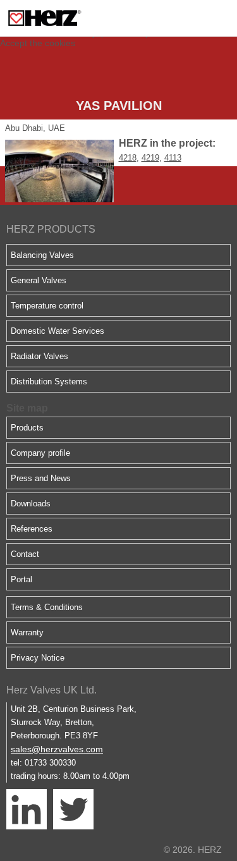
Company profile (40, 453)
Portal (21, 579)
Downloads (31, 503)
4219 (150, 157)
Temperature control (47, 305)
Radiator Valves (39, 356)
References (31, 529)
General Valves (38, 280)
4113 (172, 157)
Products (27, 427)
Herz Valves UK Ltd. (51, 690)
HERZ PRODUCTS (50, 229)
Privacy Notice (37, 658)
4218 (128, 157)
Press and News (41, 478)
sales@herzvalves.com (57, 749)
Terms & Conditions (47, 607)
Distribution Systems (49, 381)
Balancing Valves (42, 255)
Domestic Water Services (57, 331)
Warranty (27, 632)
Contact (25, 554)
